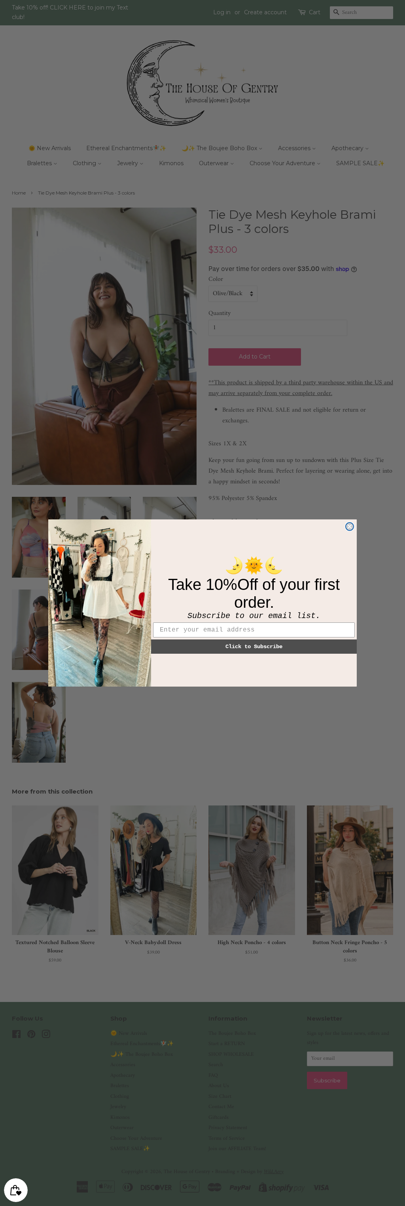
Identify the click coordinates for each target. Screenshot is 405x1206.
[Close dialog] (350, 526)
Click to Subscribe (253, 646)
